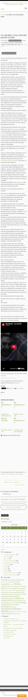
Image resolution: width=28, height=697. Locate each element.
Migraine (12, 599)
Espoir (3, 588)
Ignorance (11, 42)
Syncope (14, 607)
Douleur (17, 584)
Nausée (15, 601)
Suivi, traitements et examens (15, 40)
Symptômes (6, 607)
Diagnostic (6, 558)
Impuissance (5, 594)
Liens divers (7, 638)
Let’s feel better (8, 636)
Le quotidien (7, 564)
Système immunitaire (15, 611)
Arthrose (14, 580)
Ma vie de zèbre (9, 695)
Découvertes (7, 556)
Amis (9, 580)
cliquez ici (3, 375)
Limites (23, 594)
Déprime (24, 586)
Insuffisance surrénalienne (10, 562)
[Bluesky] (4, 9)
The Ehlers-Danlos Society (11, 619)
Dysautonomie (5, 586)
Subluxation (16, 605)
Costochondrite (14, 582)
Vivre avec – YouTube (10, 634)
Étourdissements (16, 613)
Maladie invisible (6, 596)
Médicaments (6, 600)
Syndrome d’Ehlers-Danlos (9, 160)
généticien (19, 182)
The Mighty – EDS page (10, 630)
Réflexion (6, 571)
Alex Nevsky (5, 320)
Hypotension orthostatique (8, 592)
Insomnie (18, 594)
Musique (6, 569)
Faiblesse (8, 588)
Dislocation (11, 584)
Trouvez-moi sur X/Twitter (13, 499)
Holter (2, 133)
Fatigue (14, 588)
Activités (4, 580)
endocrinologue (15, 129)
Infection (12, 594)
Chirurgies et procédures (10, 554)
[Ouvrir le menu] (26, 8)
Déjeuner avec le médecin (10, 482)
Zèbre (19, 44)
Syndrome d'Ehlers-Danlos (11, 44)
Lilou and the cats (9, 632)
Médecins (3, 44)
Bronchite (3, 582)
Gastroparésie (4, 590)
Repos (8, 603)
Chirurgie (7, 582)
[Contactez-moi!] (3, 9)
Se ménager (14, 603)
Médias (5, 566)
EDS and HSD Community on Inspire (13, 628)
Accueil (3, 15)
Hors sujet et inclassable (9, 560)
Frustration (6, 42)
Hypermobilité (20, 590)
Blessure (21, 580)
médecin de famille (16, 70)
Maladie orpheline (18, 42)
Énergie (8, 614)
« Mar (2, 549)
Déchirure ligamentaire (16, 586)
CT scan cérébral (20, 485)
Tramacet (24, 611)
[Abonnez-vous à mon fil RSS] (1, 9)
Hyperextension (12, 590)
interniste (4, 195)
